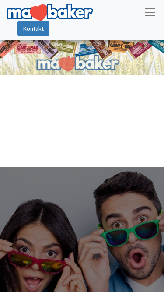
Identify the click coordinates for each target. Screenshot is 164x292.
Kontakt (33, 28)
